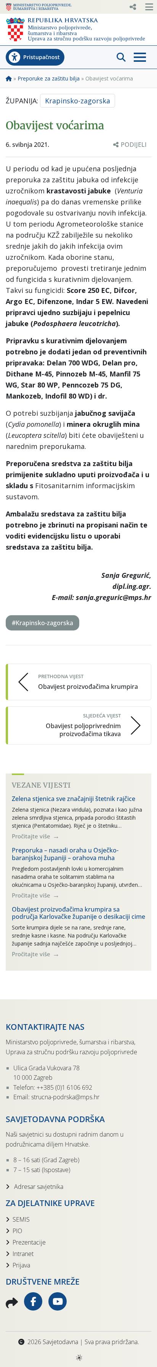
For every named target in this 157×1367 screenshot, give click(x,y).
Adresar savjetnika (38, 1186)
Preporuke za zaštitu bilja (49, 78)
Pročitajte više (32, 836)
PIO (17, 1231)
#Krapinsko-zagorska (42, 623)
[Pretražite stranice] (121, 57)
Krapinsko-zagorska (77, 100)
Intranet (23, 1254)
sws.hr (79, 1357)
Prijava (21, 1265)
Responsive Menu (133, 7)
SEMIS (21, 1219)
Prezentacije (29, 1242)
